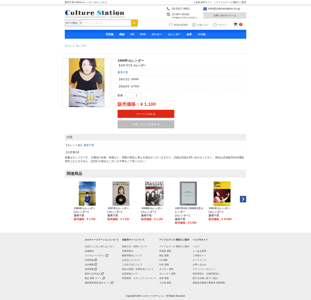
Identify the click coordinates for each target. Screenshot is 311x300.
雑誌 (122, 34)
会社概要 (89, 264)
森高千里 (123, 72)
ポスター (157, 34)
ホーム (68, 45)
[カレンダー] (81, 211)
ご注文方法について (132, 264)
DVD (143, 34)
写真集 (110, 34)
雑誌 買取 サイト (93, 278)
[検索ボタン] (134, 23)
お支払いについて (131, 260)
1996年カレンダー (84, 208)
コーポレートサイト (95, 255)
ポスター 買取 (166, 269)
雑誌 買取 (164, 255)
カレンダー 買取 (167, 273)
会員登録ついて (130, 273)
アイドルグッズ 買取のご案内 (230, 2)
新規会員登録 (181, 24)
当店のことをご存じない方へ (99, 246)
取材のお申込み (93, 273)
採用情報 (89, 269)
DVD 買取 (164, 264)
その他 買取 (165, 282)
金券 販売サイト (203, 2)
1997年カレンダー (118, 208)
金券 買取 (164, 278)
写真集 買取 (165, 251)
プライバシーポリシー (204, 269)
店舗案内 (89, 251)
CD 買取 (163, 260)
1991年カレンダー (219, 208)
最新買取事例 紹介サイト (97, 282)
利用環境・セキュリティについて (139, 278)
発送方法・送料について (134, 246)
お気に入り (203, 24)
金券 (189, 34)
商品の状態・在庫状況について (138, 269)
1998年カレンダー (152, 208)
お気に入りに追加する (146, 124)
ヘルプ (196, 246)
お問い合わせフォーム (224, 15)
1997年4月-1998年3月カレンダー (189, 210)
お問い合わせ (199, 264)
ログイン (222, 24)
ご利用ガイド (199, 255)
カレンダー (174, 34)
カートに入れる (146, 114)
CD (132, 34)
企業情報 (89, 260)
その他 (201, 34)
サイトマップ (199, 260)
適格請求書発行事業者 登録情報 (209, 282)
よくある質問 (199, 251)
